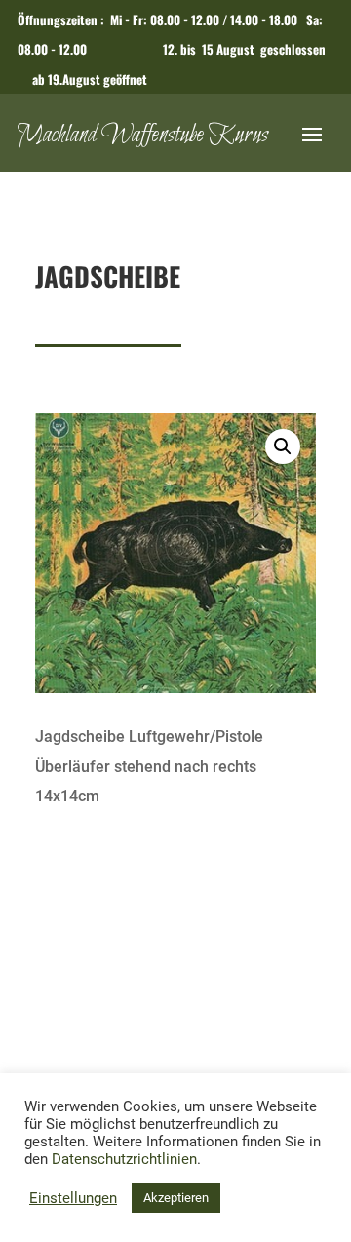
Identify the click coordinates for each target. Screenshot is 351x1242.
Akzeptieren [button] (176, 1197)
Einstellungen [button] (73, 1198)
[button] (282, 446)
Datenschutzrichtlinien (124, 1159)
